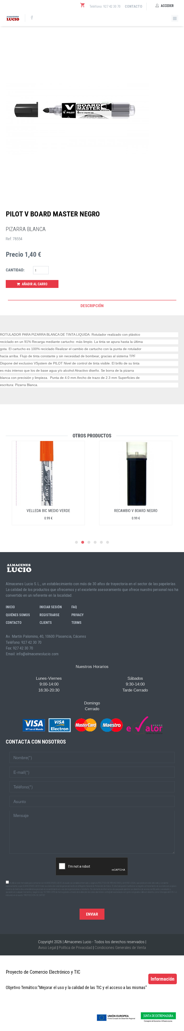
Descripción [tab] (92, 305)
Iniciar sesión (51, 607)
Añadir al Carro (34, 284)
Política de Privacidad (75, 947)
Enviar (92, 914)
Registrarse (49, 615)
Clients (46, 623)
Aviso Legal (47, 947)
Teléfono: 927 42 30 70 (105, 6)
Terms (76, 623)
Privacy (77, 615)
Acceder (167, 6)
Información (162, 979)
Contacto (133, 6)
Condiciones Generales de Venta (120, 947)
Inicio (10, 607)
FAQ (74, 607)
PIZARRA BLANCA (26, 229)
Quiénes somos (18, 615)
